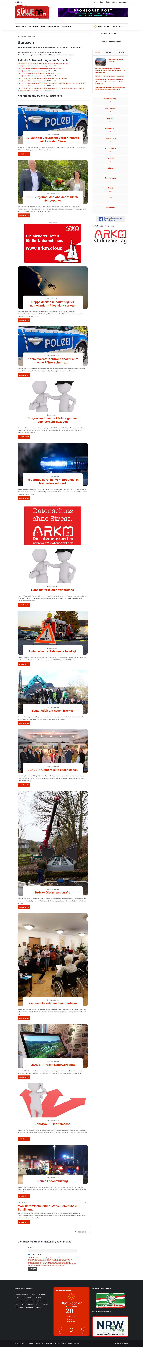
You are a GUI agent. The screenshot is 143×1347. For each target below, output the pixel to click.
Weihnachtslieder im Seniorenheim (53, 1003)
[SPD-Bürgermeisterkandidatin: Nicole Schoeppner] (53, 182)
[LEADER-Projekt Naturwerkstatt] (53, 1046)
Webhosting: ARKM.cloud (72, 1343)
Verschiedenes (66, 26)
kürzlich (97, 52)
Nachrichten (41, 1301)
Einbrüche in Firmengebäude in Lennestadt (109, 76)
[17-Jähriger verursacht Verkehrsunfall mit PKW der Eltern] (53, 124)
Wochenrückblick (35, 1255)
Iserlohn (29, 1297)
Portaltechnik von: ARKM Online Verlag (53, 1343)
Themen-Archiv (21, 26)
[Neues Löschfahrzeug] (53, 1164)
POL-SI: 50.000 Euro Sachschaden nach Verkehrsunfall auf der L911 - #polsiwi (42, 78)
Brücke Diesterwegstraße (52, 892)
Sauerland (30, 1304)
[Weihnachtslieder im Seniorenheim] (53, 959)
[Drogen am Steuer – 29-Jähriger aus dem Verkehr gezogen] (53, 403)
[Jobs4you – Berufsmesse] (53, 1105)
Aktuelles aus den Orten (22, 1294)
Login (96, 2)
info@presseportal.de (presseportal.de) (30, 66)
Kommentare (121, 52)
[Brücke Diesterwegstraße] (53, 843)
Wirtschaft (38, 1307)
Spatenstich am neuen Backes (53, 710)
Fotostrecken (33, 26)
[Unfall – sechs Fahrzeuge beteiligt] (53, 633)
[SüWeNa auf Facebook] (110, 222)
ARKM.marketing (91, 6)
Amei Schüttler (52, 134)
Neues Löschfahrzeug (52, 1181)
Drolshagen (42, 1294)
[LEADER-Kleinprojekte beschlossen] (53, 751)
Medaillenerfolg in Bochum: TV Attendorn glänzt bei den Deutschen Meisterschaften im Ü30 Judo (109, 82)
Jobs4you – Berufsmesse (52, 1124)
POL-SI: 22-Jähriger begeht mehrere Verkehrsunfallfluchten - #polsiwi (39, 68)
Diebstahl (33, 1294)
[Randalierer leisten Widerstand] (53, 571)
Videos (42, 26)
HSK (23, 1297)
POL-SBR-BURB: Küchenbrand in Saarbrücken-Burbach (36, 73)
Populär (108, 52)
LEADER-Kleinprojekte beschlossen (53, 769)
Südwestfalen (45, 1304)
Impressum (123, 2)
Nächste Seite (80, 1232)
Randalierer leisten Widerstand (52, 589)
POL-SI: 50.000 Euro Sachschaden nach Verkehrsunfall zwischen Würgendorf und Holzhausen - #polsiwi (51, 88)
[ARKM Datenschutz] (52, 526)
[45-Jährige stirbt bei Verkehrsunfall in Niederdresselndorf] (53, 464)
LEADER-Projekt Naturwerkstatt (52, 1064)
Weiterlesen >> (24, 154)
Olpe (17, 1304)
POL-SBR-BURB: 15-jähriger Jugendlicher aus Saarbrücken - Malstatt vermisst (43, 63)
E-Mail (30, 1247)
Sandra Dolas (52, 299)
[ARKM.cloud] (52, 243)
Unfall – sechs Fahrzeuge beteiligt (52, 651)
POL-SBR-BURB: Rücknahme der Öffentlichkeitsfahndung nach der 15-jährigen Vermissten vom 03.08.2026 (52, 83)
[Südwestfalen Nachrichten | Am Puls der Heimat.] (32, 12)
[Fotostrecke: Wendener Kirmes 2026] (100, 62)
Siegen (37, 1304)
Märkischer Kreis (31, 1301)
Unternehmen (19, 1307)
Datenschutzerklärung (108, 2)
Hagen (17, 1297)
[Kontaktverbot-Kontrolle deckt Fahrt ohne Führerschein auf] (53, 346)
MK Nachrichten (20, 1301)
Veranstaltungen (53, 26)
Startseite (23, 37)
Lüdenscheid (37, 1297)
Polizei (23, 1304)
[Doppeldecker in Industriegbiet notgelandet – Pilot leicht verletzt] (53, 287)
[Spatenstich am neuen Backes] (53, 692)
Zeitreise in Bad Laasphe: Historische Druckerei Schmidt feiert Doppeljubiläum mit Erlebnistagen (110, 70)
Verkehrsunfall (29, 1307)
